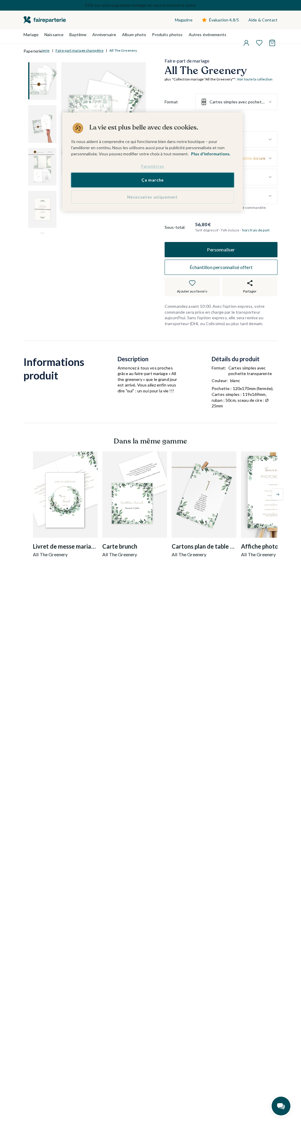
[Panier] (272, 43)
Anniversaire (104, 34)
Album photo (134, 34)
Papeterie (33, 50)
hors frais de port (256, 230)
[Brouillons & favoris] (259, 43)
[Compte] (246, 43)
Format (171, 101)
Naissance (53, 34)
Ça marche (152, 179)
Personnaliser (221, 249)
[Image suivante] (42, 233)
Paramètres (152, 166)
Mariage (31, 34)
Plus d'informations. (210, 153)
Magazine (184, 19)
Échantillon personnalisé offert (221, 267)
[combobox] (236, 102)
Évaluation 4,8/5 (224, 19)
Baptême (77, 34)
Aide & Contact (262, 19)
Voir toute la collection (255, 79)
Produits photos (167, 34)
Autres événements (207, 34)
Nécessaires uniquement (152, 196)
